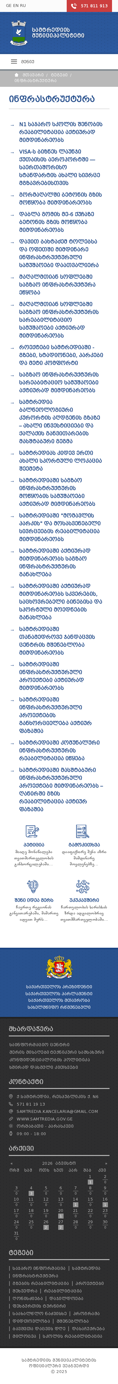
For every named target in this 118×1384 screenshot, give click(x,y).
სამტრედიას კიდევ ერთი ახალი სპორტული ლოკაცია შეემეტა (60, 461)
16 (105, 1202)
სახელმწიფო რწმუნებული (59, 1007)
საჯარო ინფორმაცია (39, 1268)
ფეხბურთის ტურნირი (39, 1306)
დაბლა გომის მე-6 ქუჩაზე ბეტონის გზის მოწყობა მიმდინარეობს (56, 222)
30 (105, 1224)
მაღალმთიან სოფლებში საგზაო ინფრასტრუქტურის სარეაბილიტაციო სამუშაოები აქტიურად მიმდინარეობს (59, 320)
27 (61, 1224)
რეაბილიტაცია (63, 1291)
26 (46, 1224)
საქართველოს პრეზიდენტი (59, 987)
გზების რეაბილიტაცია (41, 1283)
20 (61, 1213)
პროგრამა (86, 1313)
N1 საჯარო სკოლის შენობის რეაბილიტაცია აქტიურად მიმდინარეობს (61, 132)
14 (75, 1202)
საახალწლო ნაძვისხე (40, 1313)
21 (75, 1213)
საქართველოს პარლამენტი (59, 993)
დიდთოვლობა (31, 1321)
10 (16, 1202)
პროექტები (90, 1283)
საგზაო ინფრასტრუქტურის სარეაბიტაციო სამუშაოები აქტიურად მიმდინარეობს (59, 382)
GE (9, 5)
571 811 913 (94, 5)
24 (16, 1224)
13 (61, 1202)
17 (16, 1213)
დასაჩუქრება (88, 1328)
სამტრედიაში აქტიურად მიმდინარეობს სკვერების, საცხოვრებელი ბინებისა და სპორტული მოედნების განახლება (60, 602)
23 (105, 1213)
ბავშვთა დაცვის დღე (39, 1328)
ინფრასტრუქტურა (35, 1276)
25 (31, 1224)
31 (16, 1236)
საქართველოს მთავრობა (59, 1000)
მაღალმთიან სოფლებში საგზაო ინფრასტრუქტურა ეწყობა (57, 285)
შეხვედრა (25, 1291)
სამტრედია (86, 1268)
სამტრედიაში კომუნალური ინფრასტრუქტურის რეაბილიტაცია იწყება (59, 751)
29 (90, 1224)
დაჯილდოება (66, 1298)
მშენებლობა (73, 1321)
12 (46, 1202)
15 (90, 1202)
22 (90, 1213)
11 (31, 1202)
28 (75, 1224)
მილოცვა (25, 1336)
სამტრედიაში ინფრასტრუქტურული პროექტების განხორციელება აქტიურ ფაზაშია (55, 715)
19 (46, 1213)
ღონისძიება (28, 1298)
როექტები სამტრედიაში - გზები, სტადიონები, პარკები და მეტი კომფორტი (61, 355)
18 (31, 1213)
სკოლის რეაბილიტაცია (73, 1336)
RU (23, 5)
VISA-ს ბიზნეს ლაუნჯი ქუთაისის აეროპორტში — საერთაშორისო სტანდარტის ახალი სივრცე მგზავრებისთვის (59, 167)
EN (16, 5)
